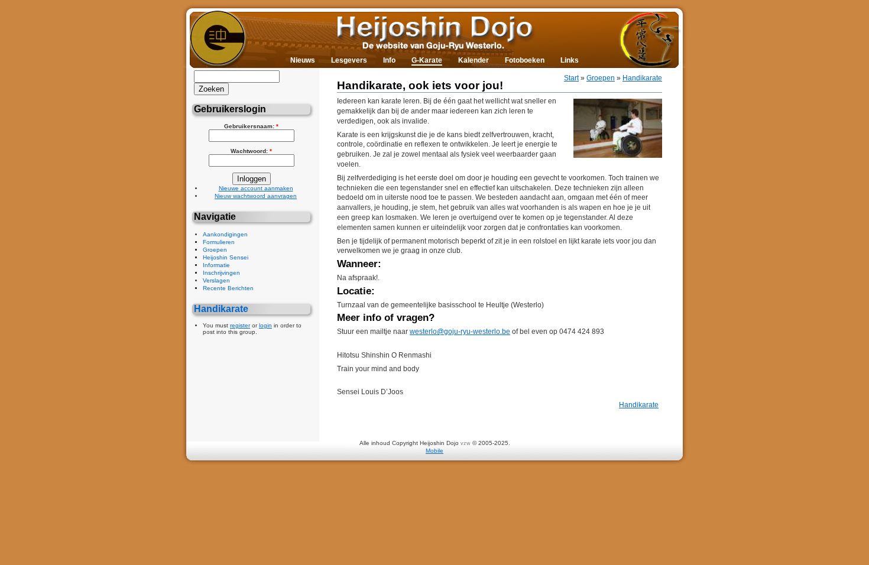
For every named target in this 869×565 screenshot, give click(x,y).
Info (389, 60)
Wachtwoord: (251, 151)
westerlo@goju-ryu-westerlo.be (460, 331)
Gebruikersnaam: (251, 126)
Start (571, 78)
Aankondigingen (225, 234)
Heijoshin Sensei (225, 257)
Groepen (215, 249)
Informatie (216, 265)
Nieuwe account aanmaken (256, 188)
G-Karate (426, 60)
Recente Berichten (228, 288)
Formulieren (219, 242)
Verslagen (216, 280)
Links (569, 60)
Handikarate (221, 309)
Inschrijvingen (221, 272)
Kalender (473, 60)
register (240, 325)
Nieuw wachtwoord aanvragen (256, 196)
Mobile (434, 450)
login (265, 325)
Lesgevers (349, 60)
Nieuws (302, 60)
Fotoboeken (524, 60)
